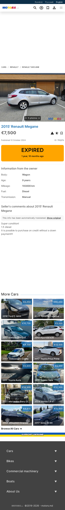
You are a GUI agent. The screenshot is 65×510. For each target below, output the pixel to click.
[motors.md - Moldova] (17, 505)
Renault (14, 67)
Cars (3, 67)
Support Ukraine (33, 434)
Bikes (10, 461)
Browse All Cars (10, 428)
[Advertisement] (32, 39)
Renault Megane (31, 67)
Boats (10, 481)
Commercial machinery (22, 471)
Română (38, 2)
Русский (49, 2)
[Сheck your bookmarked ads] (48, 7)
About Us (13, 491)
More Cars (9, 294)
